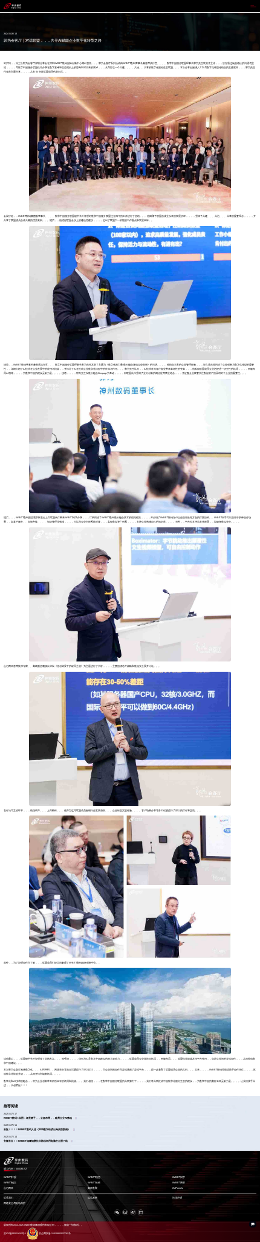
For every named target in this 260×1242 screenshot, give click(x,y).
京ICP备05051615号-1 (15, 1233)
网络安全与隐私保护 (14, 1203)
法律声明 (177, 1198)
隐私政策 (92, 1198)
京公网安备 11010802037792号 (55, 1233)
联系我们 (8, 1198)
